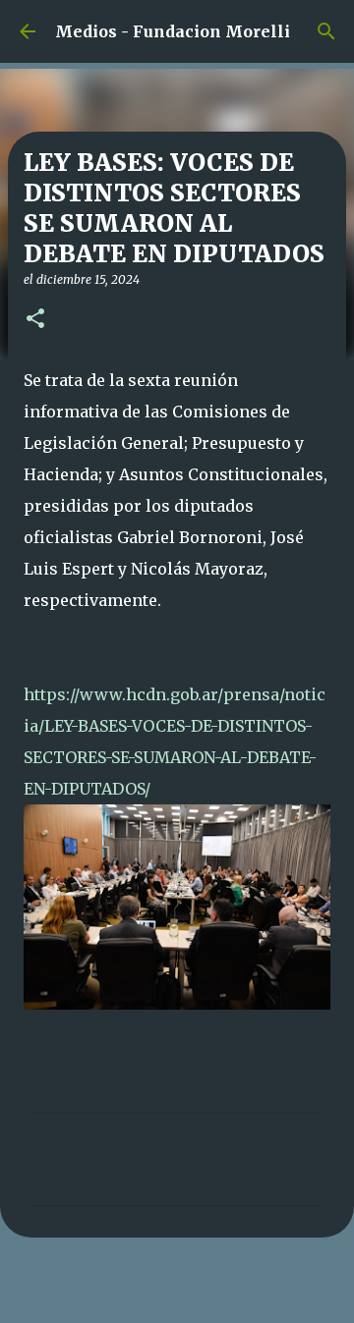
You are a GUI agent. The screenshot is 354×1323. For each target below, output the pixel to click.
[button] (35, 319)
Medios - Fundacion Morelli (172, 31)
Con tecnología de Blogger (188, 1295)
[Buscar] (326, 31)
